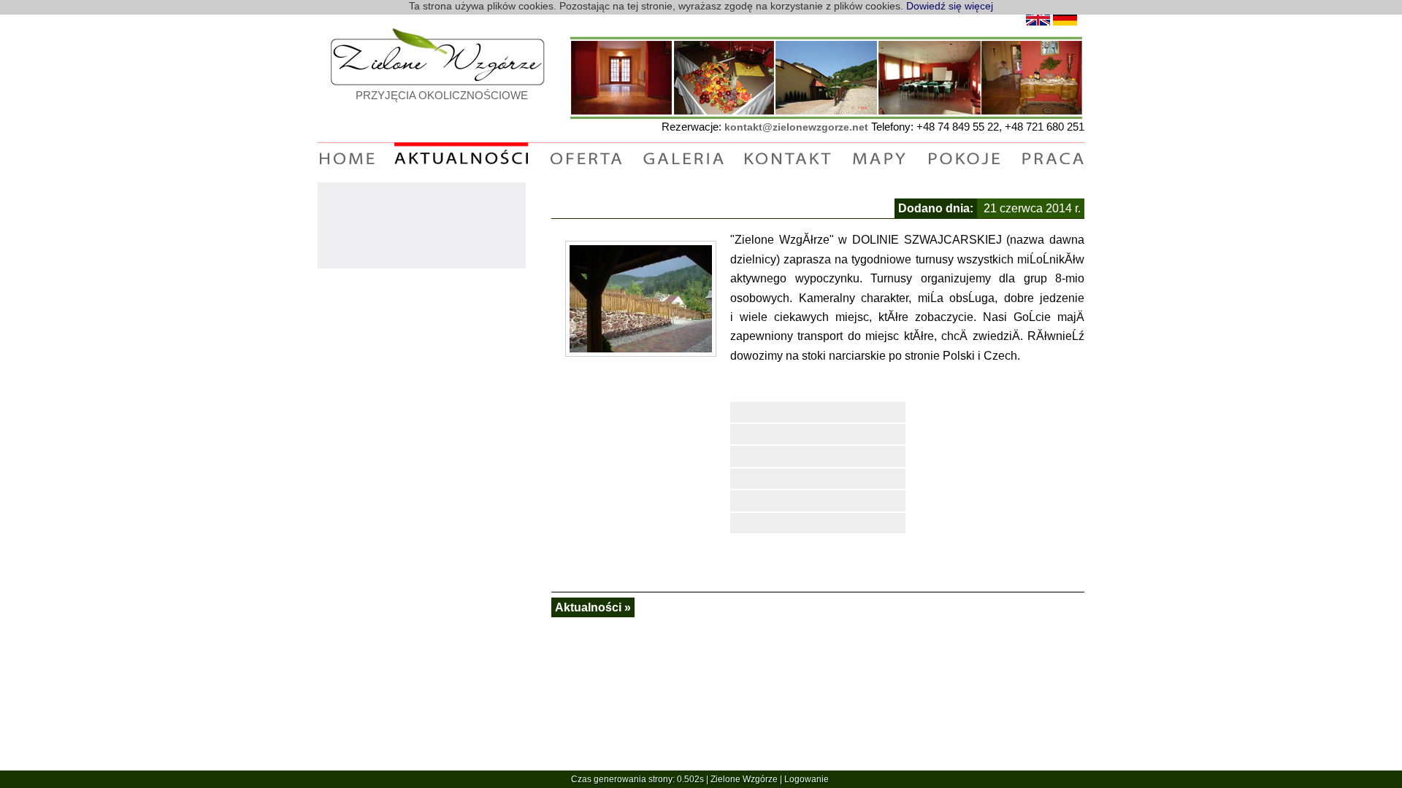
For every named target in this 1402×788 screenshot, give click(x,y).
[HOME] (347, 156)
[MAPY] (879, 156)
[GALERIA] (682, 156)
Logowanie (806, 779)
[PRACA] (1052, 156)
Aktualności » (593, 607)
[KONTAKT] (787, 156)
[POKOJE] (964, 156)
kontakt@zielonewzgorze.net (796, 127)
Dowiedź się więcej (949, 6)
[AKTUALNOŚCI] (461, 156)
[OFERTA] (585, 156)
